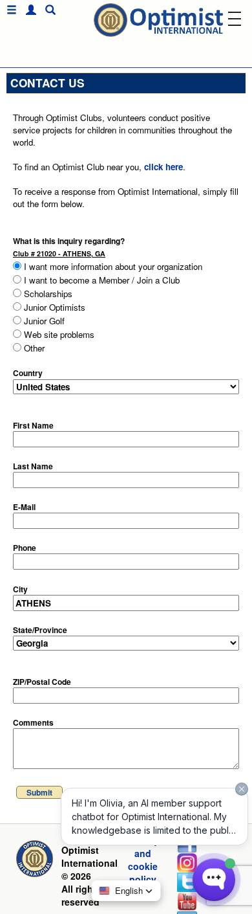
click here (163, 167)
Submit (39, 792)
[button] (27, 10)
